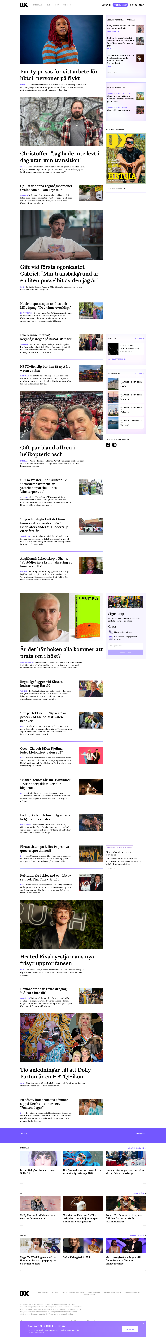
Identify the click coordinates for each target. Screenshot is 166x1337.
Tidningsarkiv (94, 1293)
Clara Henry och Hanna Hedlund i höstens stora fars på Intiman (120, 98)
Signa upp (130, 1329)
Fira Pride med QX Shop (118, 110)
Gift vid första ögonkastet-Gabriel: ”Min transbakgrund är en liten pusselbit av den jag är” (121, 42)
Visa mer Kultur (137, 1235)
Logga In (106, 5)
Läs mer (109, 869)
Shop (56, 5)
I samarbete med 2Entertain (119, 93)
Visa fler (111, 73)
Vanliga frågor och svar (73, 1293)
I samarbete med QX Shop (118, 107)
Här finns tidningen (112, 1293)
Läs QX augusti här (114, 188)
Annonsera (43, 1293)
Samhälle (37, 5)
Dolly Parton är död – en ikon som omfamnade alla (121, 26)
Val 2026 (67, 5)
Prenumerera (120, 5)
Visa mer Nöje (138, 1193)
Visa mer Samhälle (136, 1148)
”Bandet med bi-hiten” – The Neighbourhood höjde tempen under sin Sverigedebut (120, 59)
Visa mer (138, 338)
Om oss (55, 1293)
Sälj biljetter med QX (117, 359)
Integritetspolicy (132, 1293)
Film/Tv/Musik (113, 31)
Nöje (48, 5)
